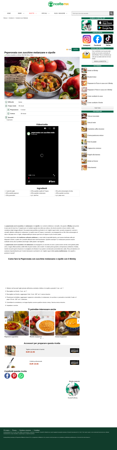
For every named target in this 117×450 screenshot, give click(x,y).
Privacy (14, 430)
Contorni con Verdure (22, 18)
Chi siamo (6, 430)
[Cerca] (111, 13)
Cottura (12, 113)
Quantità (10, 117)
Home (9, 13)
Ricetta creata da (74, 381)
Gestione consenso (25, 430)
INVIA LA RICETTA (100, 61)
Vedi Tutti (97, 108)
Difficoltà (11, 102)
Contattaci (37, 430)
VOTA (75, 49)
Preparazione (14, 109)
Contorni (11, 18)
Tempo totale (12, 106)
